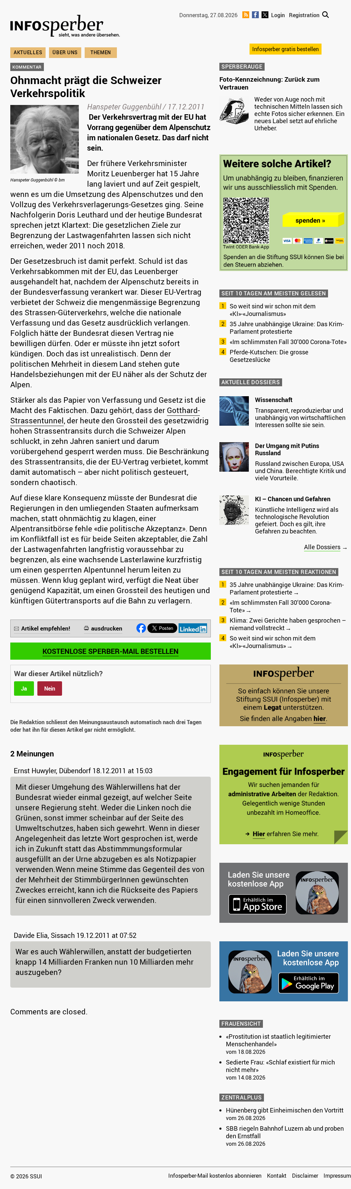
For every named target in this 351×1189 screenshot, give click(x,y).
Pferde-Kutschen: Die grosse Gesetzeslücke (269, 356)
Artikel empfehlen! (45, 628)
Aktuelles (28, 52)
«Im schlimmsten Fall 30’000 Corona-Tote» (288, 342)
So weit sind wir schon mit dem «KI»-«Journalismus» (273, 310)
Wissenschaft (273, 400)
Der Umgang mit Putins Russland (287, 449)
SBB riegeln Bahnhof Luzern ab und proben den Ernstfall (285, 1132)
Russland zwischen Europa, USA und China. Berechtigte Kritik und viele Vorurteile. (300, 470)
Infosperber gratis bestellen (285, 49)
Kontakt (277, 1175)
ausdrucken (106, 628)
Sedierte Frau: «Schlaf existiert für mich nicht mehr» (280, 1066)
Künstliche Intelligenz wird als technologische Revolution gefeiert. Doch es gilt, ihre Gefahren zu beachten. (296, 520)
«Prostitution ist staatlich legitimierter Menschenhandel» (278, 1040)
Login (278, 15)
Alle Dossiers (322, 547)
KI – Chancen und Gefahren (292, 499)
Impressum (337, 1175)
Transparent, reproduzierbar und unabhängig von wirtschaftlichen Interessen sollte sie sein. (300, 417)
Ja (24, 688)
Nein (49, 688)
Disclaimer (305, 1175)
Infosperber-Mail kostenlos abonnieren (215, 1175)
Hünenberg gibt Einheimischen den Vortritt (284, 1110)
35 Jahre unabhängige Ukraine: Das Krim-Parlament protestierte (287, 327)
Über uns (65, 52)
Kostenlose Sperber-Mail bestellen (111, 651)
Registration (304, 15)
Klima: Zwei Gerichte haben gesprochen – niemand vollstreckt (288, 624)
